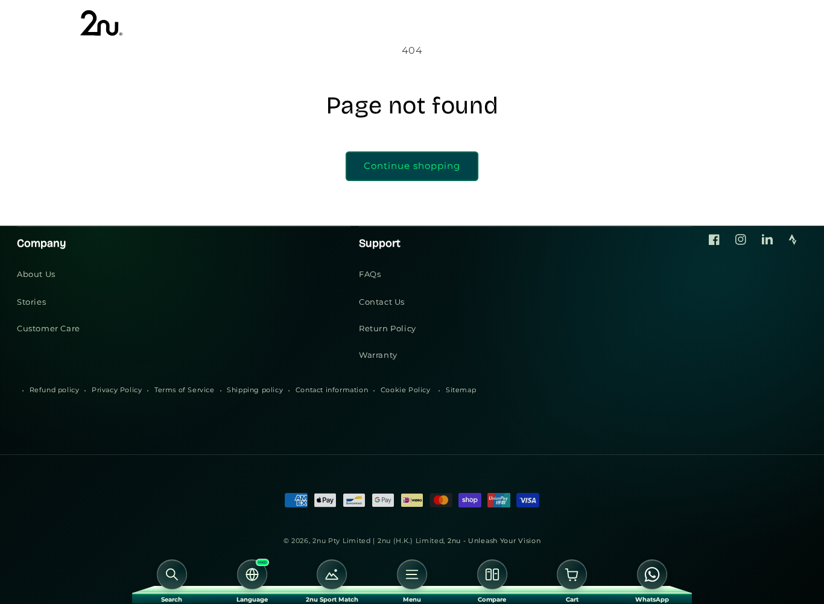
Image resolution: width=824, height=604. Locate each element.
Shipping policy (255, 390)
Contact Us (382, 302)
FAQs (370, 274)
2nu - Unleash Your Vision (494, 540)
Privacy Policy (117, 390)
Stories (31, 302)
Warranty (378, 355)
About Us (36, 274)
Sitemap (461, 390)
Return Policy (387, 328)
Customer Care (48, 328)
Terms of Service (184, 390)
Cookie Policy (406, 390)
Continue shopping (412, 165)
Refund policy (55, 390)
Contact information (332, 390)
